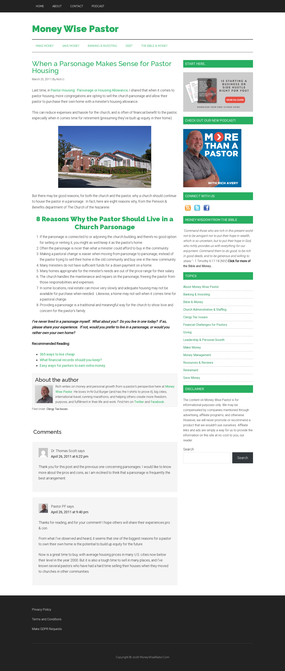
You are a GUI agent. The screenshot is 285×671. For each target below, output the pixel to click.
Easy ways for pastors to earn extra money (72, 365)
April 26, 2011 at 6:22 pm (69, 456)
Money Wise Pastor (75, 28)
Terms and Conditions (46, 619)
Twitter (139, 402)
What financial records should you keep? (71, 360)
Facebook (157, 402)
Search (188, 449)
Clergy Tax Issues (57, 408)
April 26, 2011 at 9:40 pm (69, 512)
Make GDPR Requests (47, 629)
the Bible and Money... (197, 266)
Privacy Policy (41, 609)
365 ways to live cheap (57, 354)
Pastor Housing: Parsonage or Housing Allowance (89, 90)
